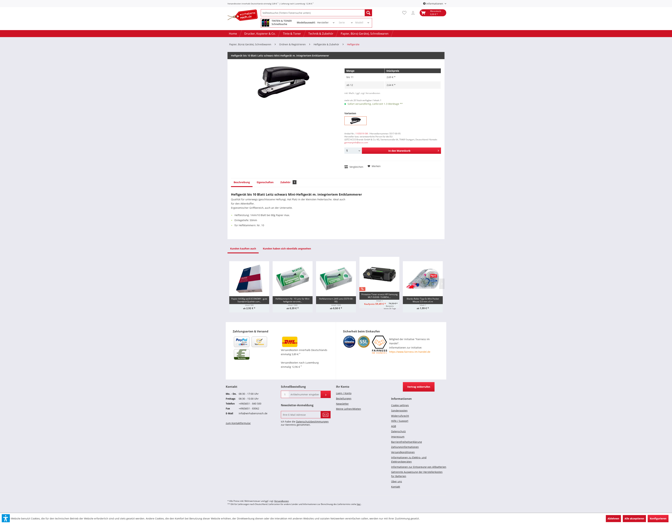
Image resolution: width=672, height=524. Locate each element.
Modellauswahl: (306, 22)
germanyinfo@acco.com (356, 142)
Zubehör (287, 182)
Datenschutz (398, 431)
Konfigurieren (658, 518)
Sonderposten (399, 410)
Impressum (397, 436)
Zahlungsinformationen (405, 447)
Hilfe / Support (399, 421)
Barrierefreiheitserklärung (406, 442)
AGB (393, 426)
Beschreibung (242, 182)
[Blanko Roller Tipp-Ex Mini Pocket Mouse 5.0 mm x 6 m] (423, 278)
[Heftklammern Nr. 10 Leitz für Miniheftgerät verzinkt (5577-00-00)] (293, 278)
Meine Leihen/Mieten (348, 408)
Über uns (396, 481)
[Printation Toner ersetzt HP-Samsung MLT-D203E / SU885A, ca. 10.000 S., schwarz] (379, 274)
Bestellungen (343, 398)
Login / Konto (343, 393)
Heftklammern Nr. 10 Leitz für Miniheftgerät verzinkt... (292, 300)
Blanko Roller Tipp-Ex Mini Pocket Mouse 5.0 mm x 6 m (423, 300)
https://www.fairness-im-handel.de (409, 351)
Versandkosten (281, 501)
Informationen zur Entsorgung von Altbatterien (418, 467)
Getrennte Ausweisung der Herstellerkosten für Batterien (417, 474)
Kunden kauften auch (243, 248)
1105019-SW (361, 133)
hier (359, 504)
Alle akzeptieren (634, 518)
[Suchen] (368, 12)
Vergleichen (356, 166)
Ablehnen (613, 518)
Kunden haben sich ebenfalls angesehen (287, 248)
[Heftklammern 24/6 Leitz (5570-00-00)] (336, 278)
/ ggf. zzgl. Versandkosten (367, 93)
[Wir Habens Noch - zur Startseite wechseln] (244, 15)
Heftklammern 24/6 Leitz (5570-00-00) (336, 300)
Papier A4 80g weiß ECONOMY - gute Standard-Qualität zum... (249, 300)
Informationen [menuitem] (435, 3)
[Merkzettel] (405, 12)
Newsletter (342, 403)
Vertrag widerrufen (418, 386)
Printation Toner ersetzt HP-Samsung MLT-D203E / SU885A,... (379, 296)
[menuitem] (316, 12)
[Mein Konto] (413, 12)
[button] (6, 518)
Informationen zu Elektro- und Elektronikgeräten (408, 459)
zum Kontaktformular (238, 423)
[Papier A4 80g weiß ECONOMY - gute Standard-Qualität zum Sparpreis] (249, 278)
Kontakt (395, 486)
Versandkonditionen (403, 452)
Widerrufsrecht (400, 415)
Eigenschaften (265, 182)
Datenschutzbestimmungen (312, 421)
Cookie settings (400, 405)
